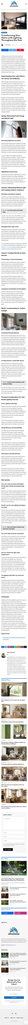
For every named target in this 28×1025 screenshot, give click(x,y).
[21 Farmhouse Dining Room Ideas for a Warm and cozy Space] (14, 796)
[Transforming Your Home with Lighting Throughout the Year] (14, 29)
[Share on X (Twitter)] (12, 50)
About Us (7, 1017)
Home (2, 9)
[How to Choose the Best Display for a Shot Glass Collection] (4, 895)
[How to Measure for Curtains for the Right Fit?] (14, 689)
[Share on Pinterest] (20, 50)
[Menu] (2, 3)
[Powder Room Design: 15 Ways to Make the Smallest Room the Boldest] (14, 731)
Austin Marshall (8, 44)
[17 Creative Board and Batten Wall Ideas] (14, 753)
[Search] (26, 3)
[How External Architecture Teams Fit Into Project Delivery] (4, 889)
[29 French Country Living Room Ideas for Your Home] (14, 774)
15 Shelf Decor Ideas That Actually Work (12, 722)
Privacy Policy (11, 1002)
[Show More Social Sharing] (25, 50)
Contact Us (12, 1017)
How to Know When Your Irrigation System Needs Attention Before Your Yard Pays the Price (12, 880)
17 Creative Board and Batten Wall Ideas (12, 764)
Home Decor (4, 32)
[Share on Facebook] (5, 50)
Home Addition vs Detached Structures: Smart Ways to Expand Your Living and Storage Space (18, 902)
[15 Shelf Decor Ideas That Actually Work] (14, 711)
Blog (5, 9)
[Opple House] (14, 4)
